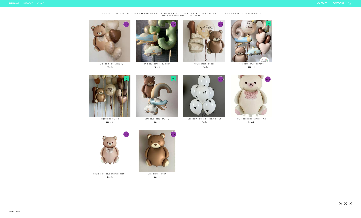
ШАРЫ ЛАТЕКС (122, 13)
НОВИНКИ (106, 13)
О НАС (40, 3)
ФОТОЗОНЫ (195, 15)
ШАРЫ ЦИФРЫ (170, 13)
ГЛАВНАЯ (14, 3)
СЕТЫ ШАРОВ (252, 13)
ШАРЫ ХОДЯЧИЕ (210, 13)
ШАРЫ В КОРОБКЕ (231, 13)
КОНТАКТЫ (322, 3)
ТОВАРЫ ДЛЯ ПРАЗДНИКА (172, 15)
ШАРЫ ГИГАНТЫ (190, 13)
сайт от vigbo (14, 211)
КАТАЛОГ (28, 3)
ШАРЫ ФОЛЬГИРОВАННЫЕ (147, 13)
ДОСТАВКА (338, 3)
